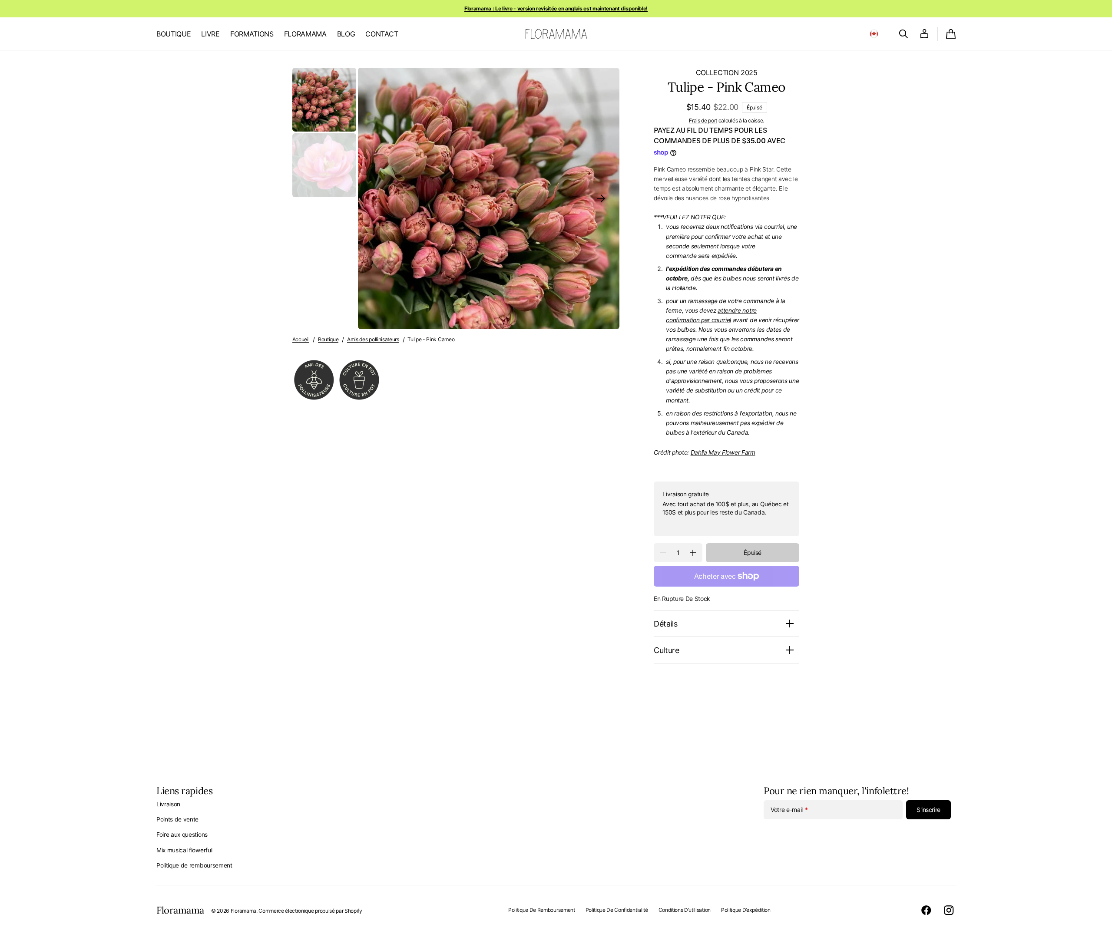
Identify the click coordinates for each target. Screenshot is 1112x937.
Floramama (243, 910)
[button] (874, 33)
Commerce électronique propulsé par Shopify (310, 910)
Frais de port (703, 120)
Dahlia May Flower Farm (723, 452)
